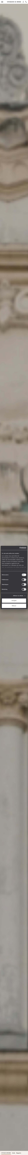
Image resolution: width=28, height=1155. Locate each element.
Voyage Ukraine (6, 1153)
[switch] (24, 579)
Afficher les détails (18, 595)
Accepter (14, 600)
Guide (13, 1153)
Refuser (14, 605)
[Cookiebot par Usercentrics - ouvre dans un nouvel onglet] (19, 548)
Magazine (18, 1153)
